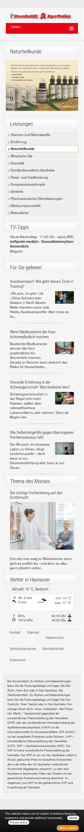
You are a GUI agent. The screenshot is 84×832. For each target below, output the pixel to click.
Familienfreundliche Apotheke (32, 170)
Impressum (18, 660)
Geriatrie (16, 191)
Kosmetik (17, 163)
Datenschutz (55, 637)
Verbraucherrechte (23, 649)
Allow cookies (67, 828)
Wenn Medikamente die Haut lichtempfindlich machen (33, 334)
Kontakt (15, 632)
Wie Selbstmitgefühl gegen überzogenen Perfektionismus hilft (42, 435)
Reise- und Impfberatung (29, 177)
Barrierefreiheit (53, 649)
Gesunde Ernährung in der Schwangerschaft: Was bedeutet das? (40, 385)
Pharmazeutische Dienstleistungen (36, 198)
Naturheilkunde (22, 148)
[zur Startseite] (36, 14)
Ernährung (18, 141)
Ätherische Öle (21, 155)
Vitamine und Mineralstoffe (30, 134)
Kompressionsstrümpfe (27, 184)
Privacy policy (19, 822)
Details (73, 818)
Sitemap (33, 632)
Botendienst (19, 212)
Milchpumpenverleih (25, 205)
